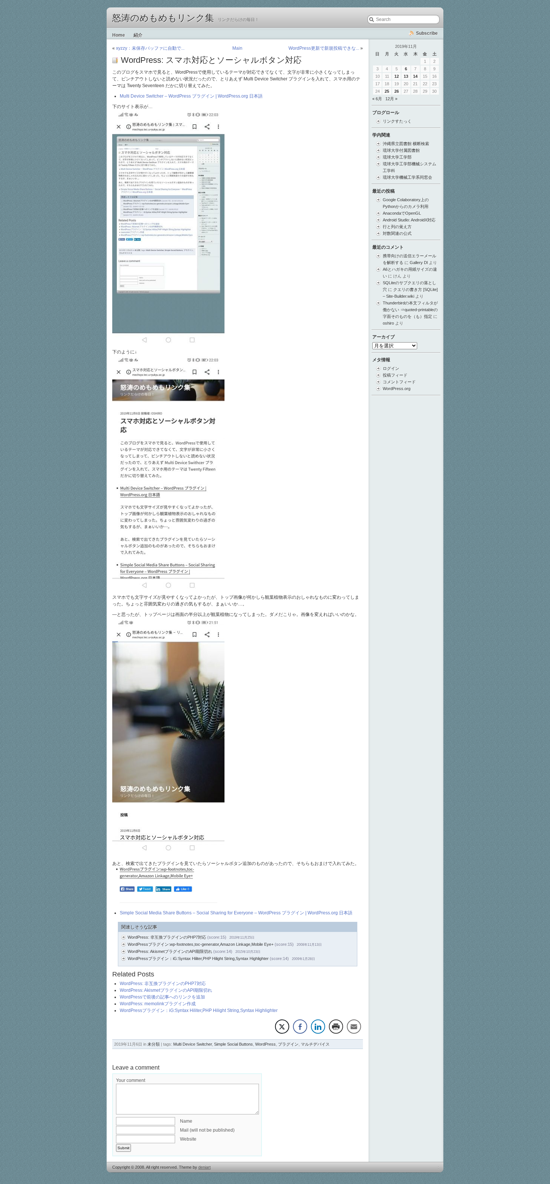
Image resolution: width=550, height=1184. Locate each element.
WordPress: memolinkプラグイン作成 (158, 1003)
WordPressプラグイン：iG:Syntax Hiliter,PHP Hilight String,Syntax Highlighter (198, 958)
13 (406, 76)
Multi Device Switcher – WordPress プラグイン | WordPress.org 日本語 (191, 96)
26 (396, 91)
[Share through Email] (354, 1026)
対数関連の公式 (397, 233)
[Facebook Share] (300, 1026)
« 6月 (377, 98)
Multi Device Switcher (192, 1044)
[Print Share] (336, 1026)
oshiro (388, 323)
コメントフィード (399, 382)
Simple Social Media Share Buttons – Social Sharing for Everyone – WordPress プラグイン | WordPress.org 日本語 (236, 912)
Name (186, 1121)
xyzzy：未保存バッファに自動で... (150, 48)
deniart (204, 1167)
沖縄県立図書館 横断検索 (406, 143)
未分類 (153, 1044)
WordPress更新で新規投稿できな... (323, 48)
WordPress (265, 1044)
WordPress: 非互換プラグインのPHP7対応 (167, 937)
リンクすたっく (397, 121)
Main (237, 48)
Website (188, 1139)
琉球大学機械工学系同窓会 (407, 177)
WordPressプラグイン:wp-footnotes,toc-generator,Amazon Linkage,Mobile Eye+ (201, 944)
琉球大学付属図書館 (401, 150)
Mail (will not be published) (207, 1130)
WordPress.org (396, 388)
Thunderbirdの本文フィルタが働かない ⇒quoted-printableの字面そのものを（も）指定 (410, 310)
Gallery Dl (419, 262)
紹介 (138, 35)
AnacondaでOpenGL (402, 213)
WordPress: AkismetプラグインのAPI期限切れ (170, 951)
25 (387, 91)
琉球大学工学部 (397, 157)
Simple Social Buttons (233, 1044)
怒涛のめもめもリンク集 (163, 18)
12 (396, 76)
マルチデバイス (315, 1044)
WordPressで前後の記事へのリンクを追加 (162, 997)
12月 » (391, 98)
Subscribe (427, 33)
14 (415, 76)
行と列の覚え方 (397, 226)
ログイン (391, 368)
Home (118, 35)
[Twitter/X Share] (282, 1026)
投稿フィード (395, 375)
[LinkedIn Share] (318, 1026)
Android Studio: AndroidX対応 (409, 220)
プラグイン (288, 1044)
